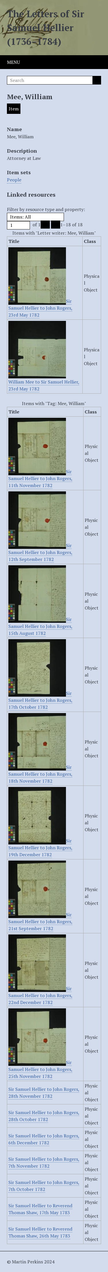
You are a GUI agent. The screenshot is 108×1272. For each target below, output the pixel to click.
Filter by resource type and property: (46, 209)
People (14, 180)
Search (96, 80)
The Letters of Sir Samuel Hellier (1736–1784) (45, 27)
